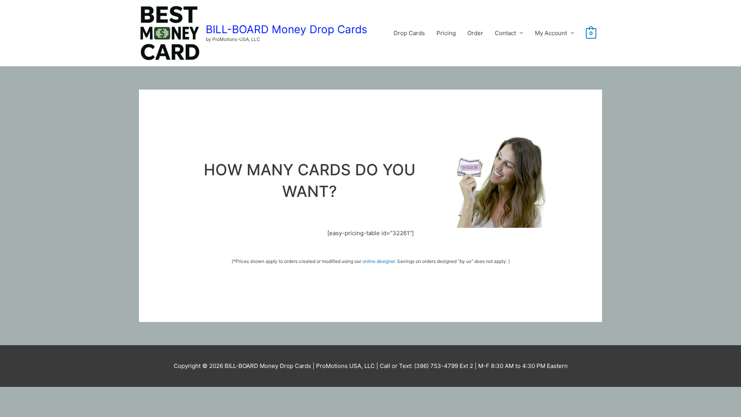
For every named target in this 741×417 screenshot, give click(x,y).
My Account (551, 33)
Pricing (446, 33)
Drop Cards (409, 33)
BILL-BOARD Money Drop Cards (286, 29)
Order (475, 33)
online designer (378, 261)
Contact (505, 33)
